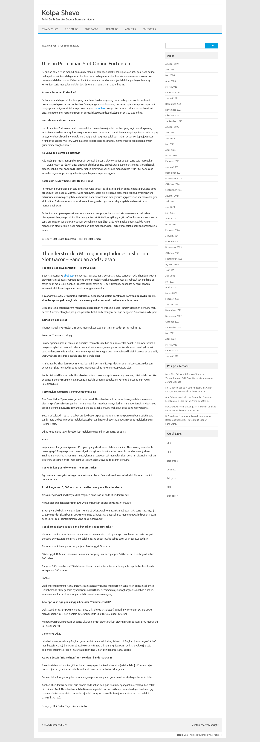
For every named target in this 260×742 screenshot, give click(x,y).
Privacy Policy (50, 29)
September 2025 (173, 121)
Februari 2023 (172, 299)
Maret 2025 (171, 155)
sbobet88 (69, 275)
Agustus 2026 (172, 64)
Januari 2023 (171, 304)
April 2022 (170, 339)
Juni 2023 (170, 276)
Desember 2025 (173, 104)
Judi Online (111, 29)
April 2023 (170, 287)
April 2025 (170, 150)
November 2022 (173, 316)
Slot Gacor (91, 29)
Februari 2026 (172, 92)
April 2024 (170, 218)
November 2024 (173, 178)
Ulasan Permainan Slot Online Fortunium (87, 63)
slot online (99, 108)
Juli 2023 (169, 270)
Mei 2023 (170, 281)
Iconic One (182, 735)
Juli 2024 (169, 201)
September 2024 (173, 190)
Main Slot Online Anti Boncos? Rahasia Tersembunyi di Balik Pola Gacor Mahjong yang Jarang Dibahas (189, 378)
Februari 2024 (172, 230)
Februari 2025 (172, 161)
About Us (130, 29)
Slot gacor (172, 495)
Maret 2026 (171, 86)
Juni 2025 (170, 138)
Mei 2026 (170, 75)
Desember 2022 (173, 310)
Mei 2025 (170, 144)
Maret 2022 (171, 344)
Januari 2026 (171, 98)
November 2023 (173, 247)
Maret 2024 (171, 224)
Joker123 (172, 469)
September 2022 (173, 327)
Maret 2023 (171, 293)
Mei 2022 (170, 333)
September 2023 (173, 258)
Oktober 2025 (172, 115)
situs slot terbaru (92, 239)
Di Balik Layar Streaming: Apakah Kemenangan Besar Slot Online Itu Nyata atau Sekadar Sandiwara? (188, 420)
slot (169, 443)
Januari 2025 (171, 167)
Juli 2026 (169, 69)
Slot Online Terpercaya (64, 239)
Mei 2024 (170, 213)
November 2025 (173, 109)
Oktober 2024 (172, 184)
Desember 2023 (173, 241)
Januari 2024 (171, 235)
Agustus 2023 (172, 264)
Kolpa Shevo (61, 12)
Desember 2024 (173, 172)
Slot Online (71, 29)
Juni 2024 (170, 207)
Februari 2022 (172, 350)
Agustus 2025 (172, 127)
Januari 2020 (171, 356)
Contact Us (149, 29)
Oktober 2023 (172, 253)
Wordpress (216, 735)
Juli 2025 (169, 132)
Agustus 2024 (172, 195)
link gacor (172, 478)
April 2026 (170, 81)
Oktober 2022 (172, 321)
